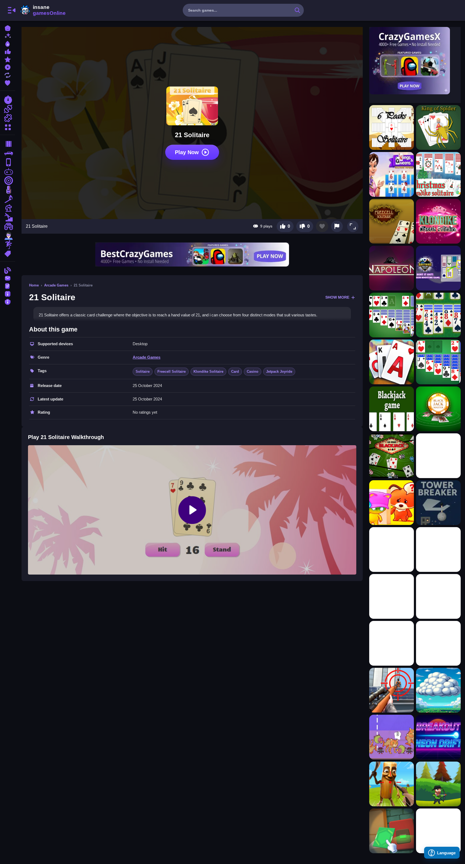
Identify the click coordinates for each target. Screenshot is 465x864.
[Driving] (7, 143)
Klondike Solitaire (208, 371)
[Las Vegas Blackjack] (391, 455)
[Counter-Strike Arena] (391, 596)
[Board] (7, 208)
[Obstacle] (7, 244)
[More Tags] (7, 253)
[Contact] (7, 278)
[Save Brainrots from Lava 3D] (438, 596)
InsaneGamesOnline (42, 10)
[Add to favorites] (322, 226)
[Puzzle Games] (7, 118)
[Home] (7, 28)
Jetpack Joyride (279, 371)
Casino (252, 371)
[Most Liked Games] (7, 51)
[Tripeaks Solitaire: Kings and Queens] (391, 174)
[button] (353, 226)
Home (34, 285)
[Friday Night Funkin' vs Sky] (438, 830)
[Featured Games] (7, 59)
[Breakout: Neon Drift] (438, 737)
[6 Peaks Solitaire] (391, 127)
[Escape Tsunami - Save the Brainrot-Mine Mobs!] (438, 643)
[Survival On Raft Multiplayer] (391, 784)
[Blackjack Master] (438, 408)
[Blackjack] (391, 408)
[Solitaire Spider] (391, 315)
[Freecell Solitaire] (391, 221)
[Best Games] (7, 43)
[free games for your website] (7, 171)
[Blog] (7, 270)
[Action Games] (7, 108)
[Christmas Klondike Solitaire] (438, 174)
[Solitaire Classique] (438, 362)
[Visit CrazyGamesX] (415, 60)
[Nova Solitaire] (438, 315)
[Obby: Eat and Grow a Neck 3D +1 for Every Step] (391, 643)
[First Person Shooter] (7, 180)
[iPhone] (7, 162)
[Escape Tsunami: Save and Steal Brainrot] (438, 549)
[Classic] (7, 153)
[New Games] (7, 35)
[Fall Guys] (7, 217)
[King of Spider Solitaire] (438, 127)
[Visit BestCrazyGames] (192, 255)
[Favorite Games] (7, 82)
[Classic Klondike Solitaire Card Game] (438, 221)
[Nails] (7, 189)
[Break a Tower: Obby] (438, 502)
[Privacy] (7, 301)
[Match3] (7, 198)
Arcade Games (56, 285)
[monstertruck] (7, 226)
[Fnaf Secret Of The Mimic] (391, 830)
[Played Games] (7, 67)
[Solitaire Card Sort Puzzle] (438, 268)
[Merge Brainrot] (391, 737)
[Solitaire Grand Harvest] (391, 362)
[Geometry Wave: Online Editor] (391, 549)
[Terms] (7, 285)
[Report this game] (337, 226)
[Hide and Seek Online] (391, 502)
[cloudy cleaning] (438, 690)
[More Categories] (7, 126)
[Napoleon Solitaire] (391, 268)
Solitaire (143, 371)
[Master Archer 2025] (438, 784)
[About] (7, 293)
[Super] (7, 235)
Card (235, 371)
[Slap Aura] (438, 455)
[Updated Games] (7, 74)
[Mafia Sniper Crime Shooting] (391, 690)
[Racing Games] (7, 99)
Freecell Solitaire (171, 371)
